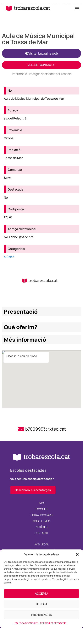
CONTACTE (42, 533)
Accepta (41, 594)
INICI (41, 503)
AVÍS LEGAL (41, 544)
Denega (41, 604)
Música (9, 257)
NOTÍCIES (41, 527)
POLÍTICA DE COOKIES (26, 623)
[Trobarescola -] (28, 8)
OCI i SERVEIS (41, 521)
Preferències (41, 615)
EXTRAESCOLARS (41, 515)
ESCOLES (41, 509)
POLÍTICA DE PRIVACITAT (53, 623)
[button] (77, 554)
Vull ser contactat (42, 65)
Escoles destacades (28, 470)
